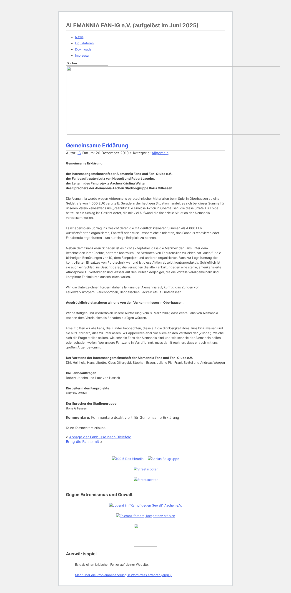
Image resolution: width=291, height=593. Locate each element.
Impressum (83, 55)
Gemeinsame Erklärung (97, 145)
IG (79, 153)
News (79, 37)
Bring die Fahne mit (82, 441)
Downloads (83, 49)
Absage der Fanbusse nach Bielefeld (100, 437)
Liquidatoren (84, 43)
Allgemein (160, 153)
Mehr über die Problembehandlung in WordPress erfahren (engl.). (123, 575)
